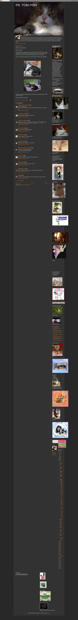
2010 (60, 564)
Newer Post (18, 182)
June (61, 521)
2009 (60, 567)
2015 (60, 553)
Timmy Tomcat (21, 162)
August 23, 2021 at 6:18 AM (23, 116)
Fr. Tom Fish (24, 35)
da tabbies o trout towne (23, 120)
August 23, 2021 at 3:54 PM (23, 131)
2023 (60, 454)
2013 (60, 557)
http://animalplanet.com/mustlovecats (57, 338)
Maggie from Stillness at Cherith (24, 147)
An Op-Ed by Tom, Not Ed (61, 514)
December (61, 463)
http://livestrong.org (57, 336)
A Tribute (61, 507)
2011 (60, 562)
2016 (60, 550)
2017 (60, 548)
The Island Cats (21, 134)
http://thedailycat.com (57, 340)
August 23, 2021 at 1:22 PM (23, 124)
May (61, 524)
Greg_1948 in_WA (21, 141)
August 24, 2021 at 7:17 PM (23, 171)
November (61, 467)
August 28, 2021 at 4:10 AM (23, 178)
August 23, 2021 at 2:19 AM (23, 110)
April (61, 526)
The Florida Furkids (22, 113)
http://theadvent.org (57, 330)
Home (32, 182)
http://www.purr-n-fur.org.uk (57, 329)
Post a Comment (20, 180)
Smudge (19, 175)
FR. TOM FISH (26, 5)
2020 (60, 540)
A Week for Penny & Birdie (61, 500)
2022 (60, 456)
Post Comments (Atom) (25, 184)
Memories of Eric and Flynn (23, 105)
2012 (60, 559)
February (61, 534)
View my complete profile (21, 43)
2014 (60, 555)
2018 (60, 545)
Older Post (47, 182)
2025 (60, 451)
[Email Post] (30, 100)
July (61, 519)
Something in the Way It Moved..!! (61, 485)
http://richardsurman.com (57, 333)
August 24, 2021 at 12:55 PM (23, 158)
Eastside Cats (21, 155)
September (61, 475)
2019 (60, 543)
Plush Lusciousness (61, 493)
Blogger (48, 613)
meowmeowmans (21, 168)
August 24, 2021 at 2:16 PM (23, 165)
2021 (60, 459)
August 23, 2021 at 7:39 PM (23, 144)
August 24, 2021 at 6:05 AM (23, 152)
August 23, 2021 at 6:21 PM (23, 137)
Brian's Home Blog (21, 128)
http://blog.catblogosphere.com (57, 335)
